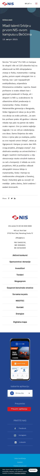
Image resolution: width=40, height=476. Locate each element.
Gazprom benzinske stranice (20, 288)
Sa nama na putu (20, 294)
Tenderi (20, 275)
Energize (20, 314)
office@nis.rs (20, 238)
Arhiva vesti (7, 20)
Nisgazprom (20, 281)
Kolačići (20, 462)
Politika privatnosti (20, 466)
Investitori (20, 268)
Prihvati (33, 470)
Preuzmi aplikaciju (19, 409)
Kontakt (20, 307)
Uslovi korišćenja (20, 458)
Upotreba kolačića (20, 473)
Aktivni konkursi (20, 255)
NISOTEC (20, 301)
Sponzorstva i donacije (20, 262)
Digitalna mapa (20, 322)
